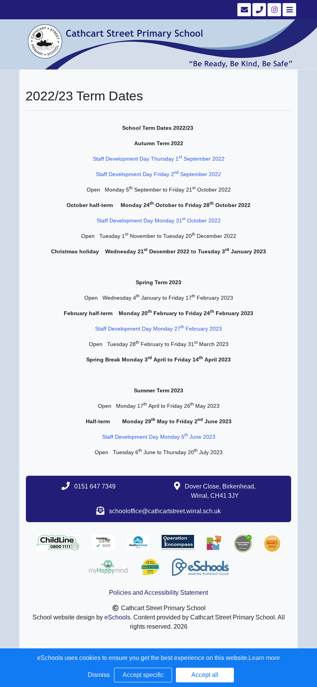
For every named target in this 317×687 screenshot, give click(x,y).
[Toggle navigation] (288, 9)
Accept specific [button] (143, 675)
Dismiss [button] (99, 675)
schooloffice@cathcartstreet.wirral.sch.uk (165, 511)
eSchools (117, 617)
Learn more (264, 658)
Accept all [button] (204, 675)
